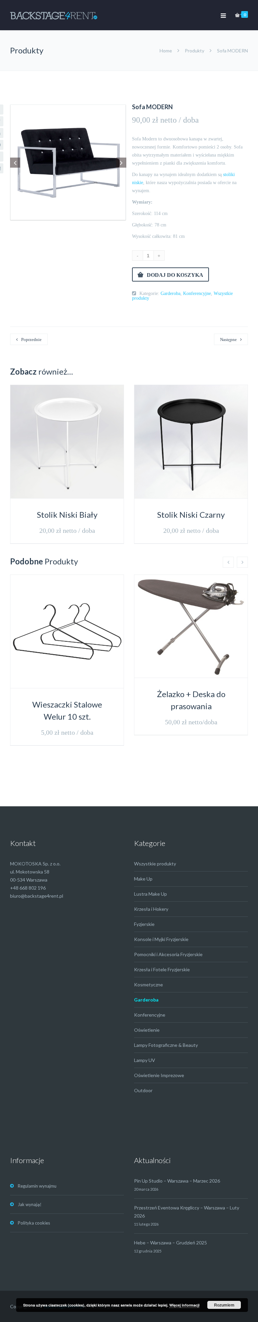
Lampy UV (144, 1060)
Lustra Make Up (150, 894)
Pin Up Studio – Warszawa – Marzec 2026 (177, 1181)
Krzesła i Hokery (151, 909)
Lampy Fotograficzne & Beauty (166, 1045)
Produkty (194, 50)
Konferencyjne (197, 293)
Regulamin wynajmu (37, 1186)
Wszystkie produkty (155, 863)
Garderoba (170, 293)
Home (166, 50)
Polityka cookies (34, 1223)
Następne (228, 339)
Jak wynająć (29, 1204)
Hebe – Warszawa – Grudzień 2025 (170, 1242)
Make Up (143, 879)
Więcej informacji (184, 1305)
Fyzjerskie (144, 924)
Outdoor (143, 1090)
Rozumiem (224, 1305)
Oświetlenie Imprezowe (159, 1075)
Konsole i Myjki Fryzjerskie (161, 939)
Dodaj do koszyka (175, 275)
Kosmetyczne (148, 984)
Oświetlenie (147, 1030)
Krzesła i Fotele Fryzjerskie (162, 969)
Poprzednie (31, 339)
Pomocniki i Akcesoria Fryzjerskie (168, 954)
